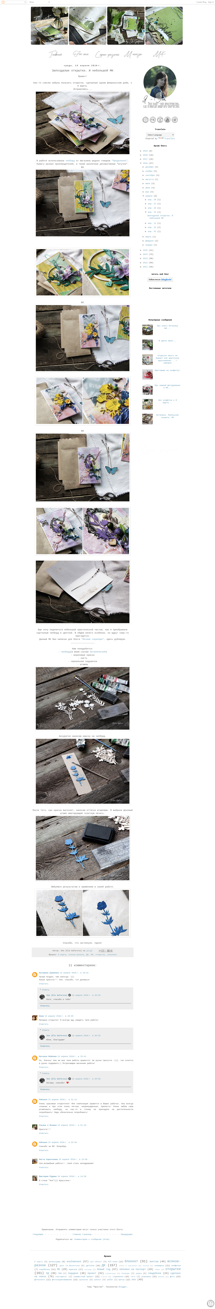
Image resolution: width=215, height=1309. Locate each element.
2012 (146, 263)
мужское (73, 1269)
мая (147, 192)
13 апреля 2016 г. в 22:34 (62, 1142)
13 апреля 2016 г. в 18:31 (74, 973)
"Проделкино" (119, 160)
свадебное (154, 1273)
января (149, 245)
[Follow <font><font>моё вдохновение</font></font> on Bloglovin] (160, 281)
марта (148, 237)
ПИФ (60, 1273)
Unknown (43, 1099)
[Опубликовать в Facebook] (108, 950)
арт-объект (96, 1262)
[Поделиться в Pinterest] (111, 950)
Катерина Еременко (49, 973)
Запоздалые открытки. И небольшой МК (160, 216)
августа (150, 179)
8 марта (62, 955)
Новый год (103, 1269)
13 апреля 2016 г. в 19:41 (71, 1056)
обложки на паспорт (132, 1269)
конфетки (176, 1265)
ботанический (98, 652)
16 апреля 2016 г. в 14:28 (71, 1176)
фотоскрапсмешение (62, 1279)
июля (148, 183)
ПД (47, 1273)
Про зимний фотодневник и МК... (167, 386)
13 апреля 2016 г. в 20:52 (86, 995)
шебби (110, 1280)
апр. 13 (152, 212)
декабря (150, 167)
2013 (146, 258)
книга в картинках (128, 1266)
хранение (83, 1280)
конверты (159, 1265)
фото (172, 1276)
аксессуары (54, 1261)
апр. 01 (152, 231)
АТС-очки (112, 1261)
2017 (146, 159)
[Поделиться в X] (105, 950)
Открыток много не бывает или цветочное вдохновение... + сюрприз (167, 359)
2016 (146, 163)
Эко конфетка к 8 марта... (167, 401)
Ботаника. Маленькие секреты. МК (167, 416)
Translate (169, 138)
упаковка (112, 955)
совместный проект (83, 1276)
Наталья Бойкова (48, 1056)
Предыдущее (127, 1234)
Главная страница (82, 1234)
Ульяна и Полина (48, 1125)
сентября (150, 175)
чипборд (70, 160)
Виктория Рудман (48, 1176)
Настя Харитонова (48, 1159)
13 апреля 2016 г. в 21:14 (62, 1099)
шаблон (97, 1280)
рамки (139, 1273)
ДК (87, 955)
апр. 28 (152, 199)
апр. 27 (152, 204)
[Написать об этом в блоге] (103, 950)
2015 (146, 250)
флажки (161, 1277)
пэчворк (125, 1273)
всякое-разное (76, 955)
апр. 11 (152, 223)
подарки (73, 1273)
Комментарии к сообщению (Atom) (92, 1239)
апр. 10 (152, 227)
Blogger (123, 1287)
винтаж (154, 1261)
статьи (104, 1277)
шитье (121, 1279)
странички (118, 1276)
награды (88, 1269)
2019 (146, 151)
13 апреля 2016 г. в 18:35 (59, 1016)
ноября (149, 171)
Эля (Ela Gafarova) (56, 995)
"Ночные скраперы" (92, 639)
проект (91, 1273)
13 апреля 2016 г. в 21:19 (71, 1125)
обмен (157, 1269)
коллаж (146, 1266)
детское (90, 1265)
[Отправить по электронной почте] (100, 950)
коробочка (44, 1269)
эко (133, 1279)
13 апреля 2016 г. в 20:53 (86, 1079)
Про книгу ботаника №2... (167, 327)
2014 (146, 254)
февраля (150, 241)
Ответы (45, 990)
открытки (100, 955)
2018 (146, 155)
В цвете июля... (167, 341)
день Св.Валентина (70, 1266)
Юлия (41, 1016)
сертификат (61, 1277)
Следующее (38, 1234)
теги (133, 1277)
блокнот (131, 1261)
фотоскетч (39, 1279)
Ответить (43, 984)
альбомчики (74, 1261)
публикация (110, 1273)
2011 (146, 267)
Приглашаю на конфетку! (167, 370)
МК (92, 955)
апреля (149, 196)
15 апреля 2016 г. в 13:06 (73, 1159)
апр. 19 (152, 208)
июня (148, 188)
